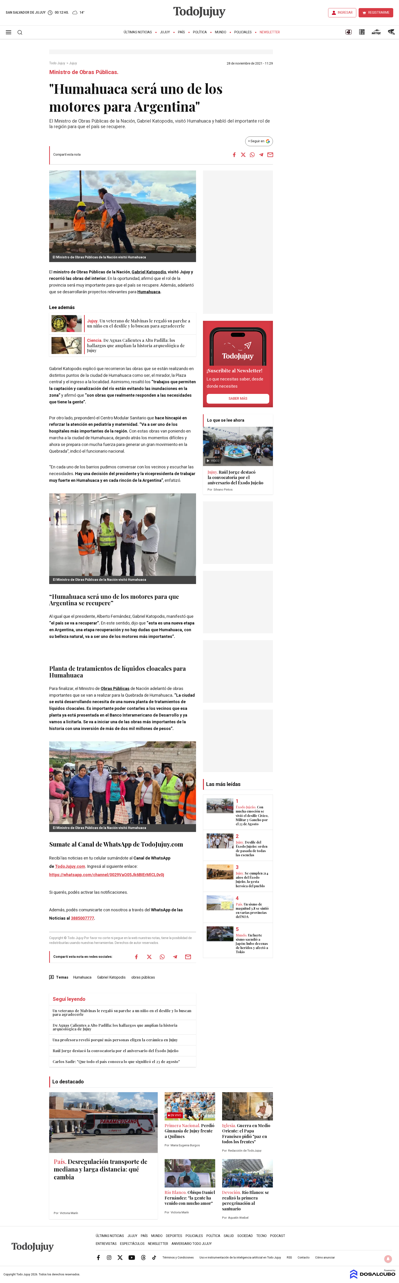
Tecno (261, 1236)
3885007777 (82, 918)
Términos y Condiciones (178, 1257)
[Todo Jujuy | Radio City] (362, 33)
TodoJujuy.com (70, 866)
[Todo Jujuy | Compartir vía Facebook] (234, 155)
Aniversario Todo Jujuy (192, 1243)
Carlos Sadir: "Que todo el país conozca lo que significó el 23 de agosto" (116, 1061)
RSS (289, 1257)
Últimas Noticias (138, 32)
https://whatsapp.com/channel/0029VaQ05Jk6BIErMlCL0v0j (106, 875)
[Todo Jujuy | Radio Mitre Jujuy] (376, 33)
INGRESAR (345, 12)
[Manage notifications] (388, 1259)
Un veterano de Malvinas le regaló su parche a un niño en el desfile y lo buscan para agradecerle (122, 1012)
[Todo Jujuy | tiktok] (154, 1257)
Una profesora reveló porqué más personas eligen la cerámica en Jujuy (115, 1039)
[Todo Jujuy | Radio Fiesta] (392, 33)
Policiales (243, 32)
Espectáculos (132, 1243)
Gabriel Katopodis (149, 272)
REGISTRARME (379, 12)
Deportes (174, 1236)
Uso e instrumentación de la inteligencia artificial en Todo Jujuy (240, 1257)
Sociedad (245, 1236)
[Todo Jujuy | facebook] (98, 1257)
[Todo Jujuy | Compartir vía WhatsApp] (252, 155)
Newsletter (270, 32)
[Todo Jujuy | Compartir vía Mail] (270, 155)
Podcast (277, 1236)
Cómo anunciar (325, 1257)
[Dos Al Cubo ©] (373, 1277)
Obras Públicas (115, 689)
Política (200, 32)
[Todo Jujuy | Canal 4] (348, 33)
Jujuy (165, 32)
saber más (238, 398)
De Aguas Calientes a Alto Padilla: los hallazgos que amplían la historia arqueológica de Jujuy (115, 1027)
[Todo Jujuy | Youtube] (131, 1257)
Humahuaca (148, 292)
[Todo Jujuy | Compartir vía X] (243, 155)
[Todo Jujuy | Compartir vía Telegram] (261, 155)
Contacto (303, 1257)
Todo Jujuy (57, 63)
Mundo (220, 32)
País (181, 32)
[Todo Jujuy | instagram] (109, 1257)
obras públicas (143, 977)
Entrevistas (106, 1243)
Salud (229, 1236)
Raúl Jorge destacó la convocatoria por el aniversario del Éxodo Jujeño (115, 1050)
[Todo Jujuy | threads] (143, 1257)
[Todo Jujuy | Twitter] (120, 1257)
